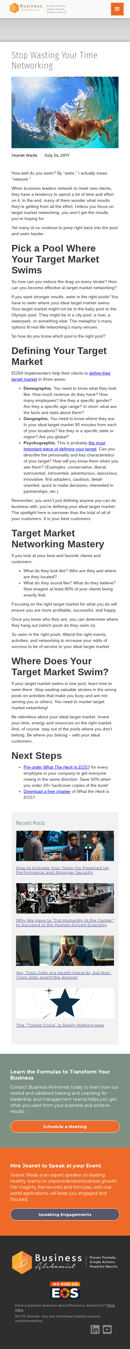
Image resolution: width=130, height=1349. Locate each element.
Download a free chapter (47, 791)
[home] (37, 8)
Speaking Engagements (65, 1214)
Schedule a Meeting (65, 1126)
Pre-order (57, 767)
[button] (117, 9)
